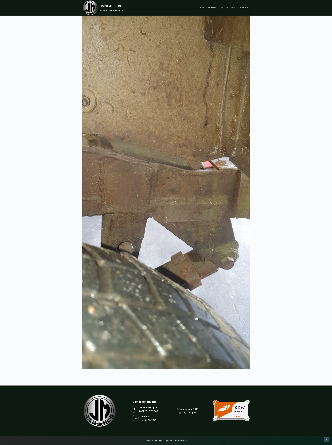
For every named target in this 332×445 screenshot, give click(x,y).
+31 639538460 (149, 419)
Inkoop (234, 8)
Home (202, 8)
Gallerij (224, 8)
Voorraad (212, 8)
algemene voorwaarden (175, 440)
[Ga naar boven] (326, 439)
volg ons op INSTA (189, 409)
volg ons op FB (189, 412)
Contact (244, 8)
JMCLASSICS (110, 6)
